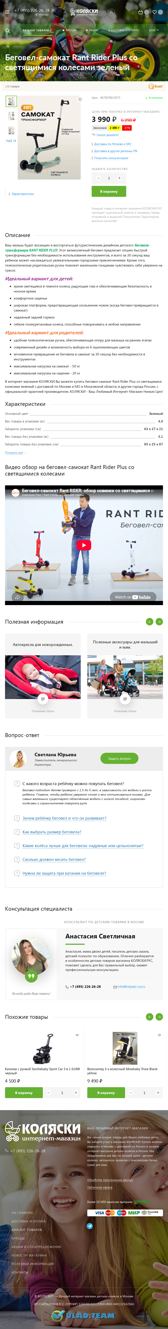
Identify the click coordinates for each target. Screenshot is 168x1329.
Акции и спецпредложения (36, 1247)
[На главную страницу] (84, 12)
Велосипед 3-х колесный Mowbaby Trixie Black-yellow (122, 1071)
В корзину (109, 191)
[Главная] (7, 46)
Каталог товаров (27, 1230)
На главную (22, 1213)
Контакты (20, 1272)
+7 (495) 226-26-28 (85, 986)
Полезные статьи (43, 711)
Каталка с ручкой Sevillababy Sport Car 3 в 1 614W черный (42, 1071)
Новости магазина (29, 1255)
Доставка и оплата (29, 1221)
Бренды (18, 1238)
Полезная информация (33, 1264)
